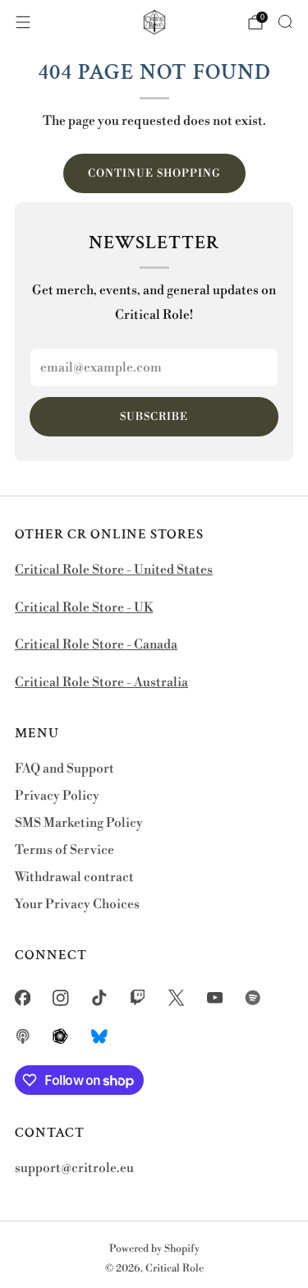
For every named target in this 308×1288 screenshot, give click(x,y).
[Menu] (23, 22)
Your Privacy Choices (77, 904)
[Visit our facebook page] (22, 998)
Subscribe (154, 416)
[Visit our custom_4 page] (99, 1036)
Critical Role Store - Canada (96, 645)
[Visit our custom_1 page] (253, 998)
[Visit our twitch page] (137, 998)
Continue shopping (154, 173)
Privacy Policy (57, 796)
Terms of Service (64, 850)
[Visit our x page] (176, 998)
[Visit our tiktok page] (99, 998)
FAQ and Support (64, 769)
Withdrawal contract (74, 877)
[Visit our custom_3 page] (61, 1036)
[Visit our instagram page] (61, 998)
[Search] (285, 21)
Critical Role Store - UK (84, 608)
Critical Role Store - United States (114, 570)
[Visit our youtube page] (214, 998)
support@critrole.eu (74, 1168)
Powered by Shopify (154, 1248)
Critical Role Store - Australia (101, 682)
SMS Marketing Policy (79, 823)
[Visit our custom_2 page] (22, 1036)
